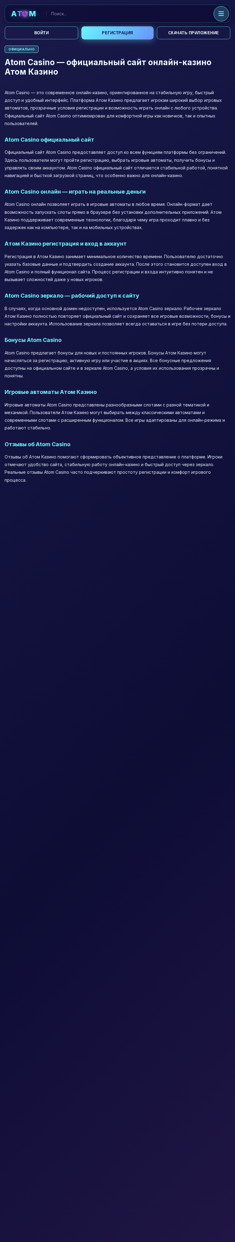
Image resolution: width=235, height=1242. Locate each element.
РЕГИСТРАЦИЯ (117, 33)
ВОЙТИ (41, 33)
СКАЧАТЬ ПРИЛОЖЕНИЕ (193, 33)
